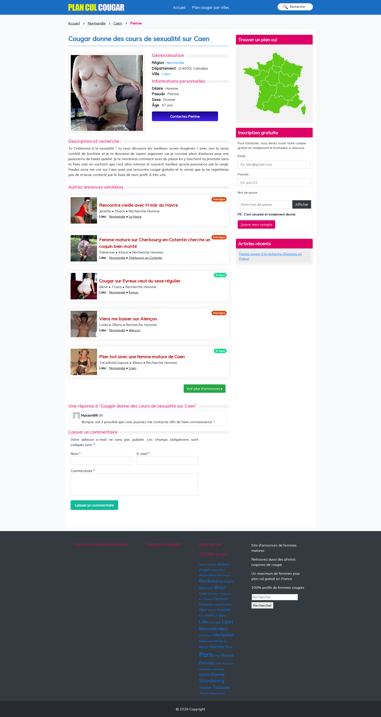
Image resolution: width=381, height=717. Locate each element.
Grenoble (224, 610)
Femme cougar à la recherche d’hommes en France (270, 256)
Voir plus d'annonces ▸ (205, 388)
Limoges (215, 622)
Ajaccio (203, 564)
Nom (76, 453)
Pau (217, 656)
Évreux (133, 292)
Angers (205, 569)
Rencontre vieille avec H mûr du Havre (138, 205)
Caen (118, 23)
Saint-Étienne (212, 674)
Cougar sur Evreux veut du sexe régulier (140, 280)
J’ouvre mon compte (256, 224)
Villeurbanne (217, 693)
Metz (223, 628)
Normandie (97, 23)
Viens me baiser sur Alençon (128, 318)
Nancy (204, 647)
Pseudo (243, 174)
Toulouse (221, 687)
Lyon (227, 621)
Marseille (208, 628)
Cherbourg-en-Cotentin (145, 258)
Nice (228, 647)
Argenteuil (218, 570)
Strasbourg (211, 680)
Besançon (223, 575)
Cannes (213, 593)
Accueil (179, 7)
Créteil (227, 604)
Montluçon (206, 635)
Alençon (134, 330)
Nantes (216, 646)
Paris (206, 654)
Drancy (212, 610)
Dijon (203, 610)
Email (241, 156)
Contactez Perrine (185, 116)
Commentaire (83, 471)
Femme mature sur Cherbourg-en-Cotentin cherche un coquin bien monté (154, 243)
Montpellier (223, 634)
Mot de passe (247, 193)
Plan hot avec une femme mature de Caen (142, 356)
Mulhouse (206, 641)
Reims (227, 655)
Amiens (223, 564)
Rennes (207, 662)
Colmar (216, 604)
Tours (203, 693)
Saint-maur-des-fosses (211, 669)
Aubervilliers (207, 575)
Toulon (205, 687)
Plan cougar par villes (210, 7)
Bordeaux (209, 581)
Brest (220, 587)
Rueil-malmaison (224, 663)
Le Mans (220, 615)
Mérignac (220, 641)
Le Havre (135, 217)
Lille (203, 621)
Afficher (301, 204)
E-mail (143, 453)
